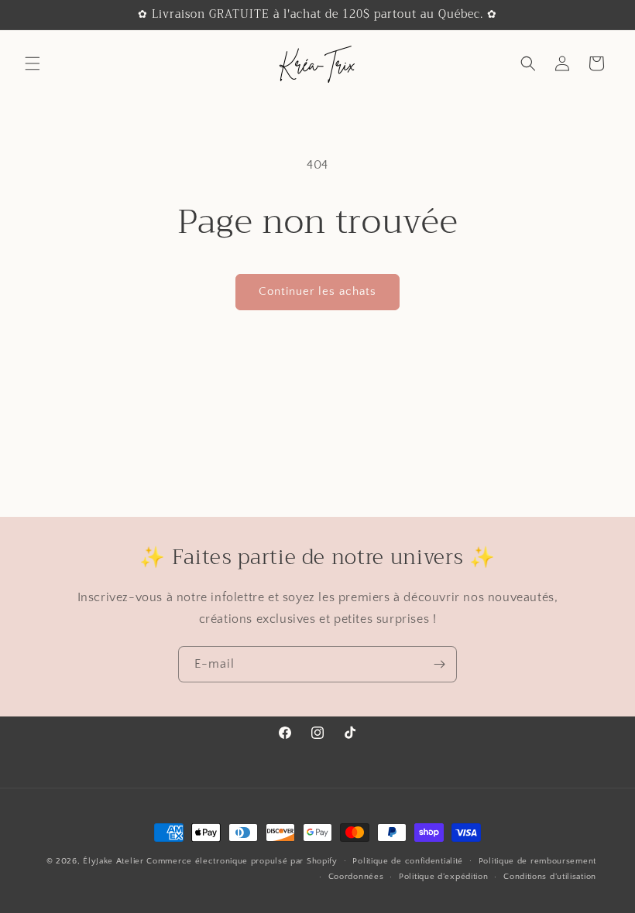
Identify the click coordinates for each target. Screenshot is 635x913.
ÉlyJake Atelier (114, 861)
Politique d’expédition (443, 876)
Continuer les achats (317, 291)
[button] (32, 63)
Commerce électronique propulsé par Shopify (241, 861)
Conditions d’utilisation (549, 876)
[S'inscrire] (439, 664)
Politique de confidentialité (407, 861)
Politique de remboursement (537, 861)
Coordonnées (356, 876)
